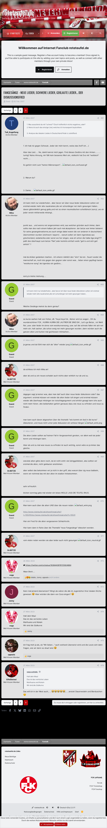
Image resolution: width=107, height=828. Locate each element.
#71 (102, 536)
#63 (102, 284)
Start (77, 812)
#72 (102, 561)
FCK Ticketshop (96, 786)
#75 (102, 640)
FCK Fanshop (97, 789)
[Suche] (100, 33)
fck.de (99, 783)
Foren (31, 33)
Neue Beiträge (10, 756)
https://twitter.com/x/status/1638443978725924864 (48, 565)
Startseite (15, 33)
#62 (102, 199)
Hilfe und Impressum (64, 812)
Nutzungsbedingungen (33, 812)
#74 (102, 612)
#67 (102, 390)
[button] (39, 33)
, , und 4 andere (45, 577)
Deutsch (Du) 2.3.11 (67, 807)
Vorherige (7, 110)
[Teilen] (98, 118)
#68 (102, 431)
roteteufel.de (39, 807)
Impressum (9, 760)
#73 (102, 587)
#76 (102, 665)
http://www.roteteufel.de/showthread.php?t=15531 (52, 515)
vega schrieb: (32, 672)
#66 (102, 365)
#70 (102, 501)
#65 (102, 340)
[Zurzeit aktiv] (11, 572)
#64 (102, 315)
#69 (102, 457)
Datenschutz (10, 763)
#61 (102, 118)
